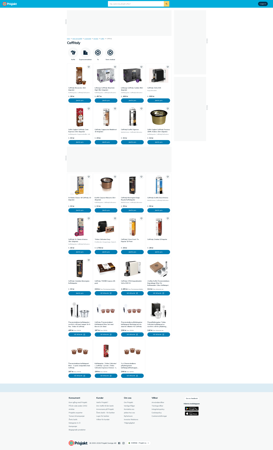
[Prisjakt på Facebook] (119, 443)
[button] (88, 67)
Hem (68, 38)
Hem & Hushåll (77, 38)
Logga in (263, 4)
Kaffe (102, 38)
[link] (79, 83)
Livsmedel (87, 38)
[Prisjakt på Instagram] (123, 443)
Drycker (96, 38)
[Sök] (166, 4)
